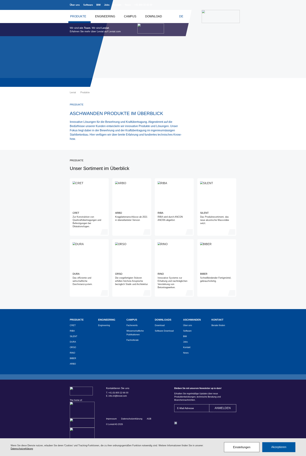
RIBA (72, 331)
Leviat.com (115, 31)
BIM (98, 5)
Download (153, 16)
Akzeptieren (278, 447)
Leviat (73, 92)
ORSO (73, 347)
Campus (130, 16)
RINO (72, 353)
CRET (73, 325)
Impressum (111, 419)
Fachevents (132, 325)
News (128, 5)
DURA (73, 342)
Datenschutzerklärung (131, 419)
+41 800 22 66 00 (143, 5)
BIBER (73, 358)
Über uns (75, 5)
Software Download (164, 331)
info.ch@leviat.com (118, 396)
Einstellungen (241, 447)
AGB (149, 419)
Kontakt (117, 5)
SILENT (73, 336)
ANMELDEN (223, 408)
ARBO (73, 364)
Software (88, 5)
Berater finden (218, 325)
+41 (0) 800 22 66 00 (118, 392)
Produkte (78, 16)
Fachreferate (132, 340)
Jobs (106, 5)
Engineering (105, 16)
